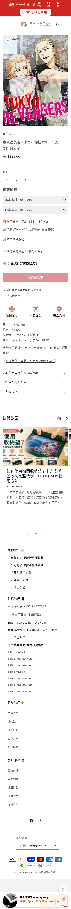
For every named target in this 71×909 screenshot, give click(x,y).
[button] (5, 24)
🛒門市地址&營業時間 (35, 12)
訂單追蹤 (13, 787)
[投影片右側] (44, 534)
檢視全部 (62, 418)
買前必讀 (13, 770)
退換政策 (13, 796)
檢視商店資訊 (15, 295)
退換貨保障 (18, 587)
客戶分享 (13, 738)
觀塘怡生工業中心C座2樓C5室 (34, 630)
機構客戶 (13, 804)
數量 (5, 172)
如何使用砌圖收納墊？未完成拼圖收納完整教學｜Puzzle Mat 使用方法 (35, 476)
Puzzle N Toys (30, 872)
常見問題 (13, 779)
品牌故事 (13, 713)
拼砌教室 (13, 721)
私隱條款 (13, 747)
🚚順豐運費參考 (14, 239)
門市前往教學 (16, 637)
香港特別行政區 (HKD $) (34, 845)
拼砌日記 (13, 730)
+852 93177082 (35, 606)
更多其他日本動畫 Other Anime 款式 (30, 361)
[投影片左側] (27, 534)
